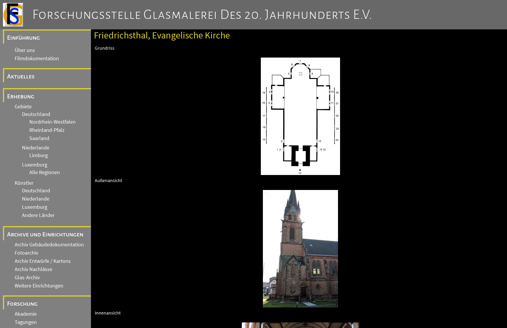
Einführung (23, 37)
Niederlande (35, 147)
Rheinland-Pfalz (47, 130)
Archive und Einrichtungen (45, 234)
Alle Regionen (44, 172)
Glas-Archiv (27, 277)
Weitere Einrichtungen (39, 285)
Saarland (39, 138)
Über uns (25, 50)
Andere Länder (38, 215)
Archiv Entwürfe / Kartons (43, 261)
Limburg (38, 155)
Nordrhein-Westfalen (52, 122)
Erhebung (20, 96)
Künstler (24, 183)
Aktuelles (21, 76)
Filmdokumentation (37, 58)
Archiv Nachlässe (33, 269)
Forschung (22, 303)
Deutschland (36, 114)
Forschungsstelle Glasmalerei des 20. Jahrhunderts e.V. (202, 15)
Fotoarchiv (26, 253)
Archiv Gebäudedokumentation (49, 244)
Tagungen (26, 322)
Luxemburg (34, 165)
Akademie (26, 314)
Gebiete (23, 106)
